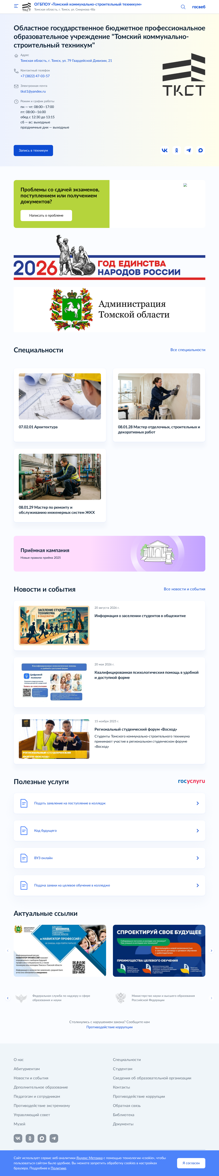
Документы (123, 1124)
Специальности (127, 1060)
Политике (58, 1168)
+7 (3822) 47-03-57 (35, 76)
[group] (60, 951)
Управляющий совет (32, 1115)
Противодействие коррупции (109, 1027)
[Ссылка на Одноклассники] (176, 150)
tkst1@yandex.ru (33, 91)
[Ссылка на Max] (200, 150)
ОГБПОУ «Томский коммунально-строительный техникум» (88, 4)
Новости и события (31, 1078)
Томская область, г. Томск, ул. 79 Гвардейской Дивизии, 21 (66, 60)
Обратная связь (127, 1106)
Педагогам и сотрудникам (37, 1097)
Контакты (121, 1087)
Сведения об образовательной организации (152, 1078)
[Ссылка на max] (42, 1138)
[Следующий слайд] (211, 998)
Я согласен (191, 1163)
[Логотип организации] (26, 7)
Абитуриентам (27, 1069)
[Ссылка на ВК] (164, 150)
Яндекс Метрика (89, 1158)
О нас (19, 1060)
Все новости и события (184, 589)
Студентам (122, 1069)
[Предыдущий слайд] (7, 950)
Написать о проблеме (46, 215)
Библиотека (123, 1115)
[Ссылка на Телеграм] (188, 150)
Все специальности (187, 350)
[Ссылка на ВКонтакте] (18, 1138)
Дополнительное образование (41, 1087)
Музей (19, 1124)
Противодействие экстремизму (42, 1106)
